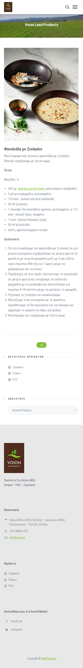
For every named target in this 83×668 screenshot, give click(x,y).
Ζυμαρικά (17, 367)
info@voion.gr (17, 537)
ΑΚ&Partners (49, 658)
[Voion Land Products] (8, 7)
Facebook (16, 621)
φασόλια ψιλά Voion (31, 189)
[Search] (67, 7)
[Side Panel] (75, 7)
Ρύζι (15, 379)
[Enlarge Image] (41, 94)
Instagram (16, 629)
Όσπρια (16, 373)
